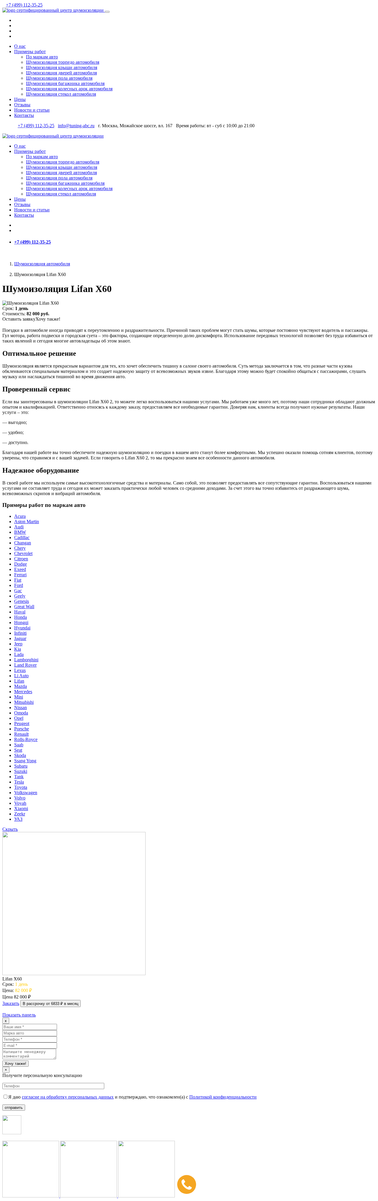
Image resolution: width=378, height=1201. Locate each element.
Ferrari (20, 574)
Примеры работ (30, 51)
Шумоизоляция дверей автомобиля (61, 72)
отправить (14, 1107)
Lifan (19, 680)
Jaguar (20, 638)
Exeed (20, 569)
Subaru (20, 765)
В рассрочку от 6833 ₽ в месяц (50, 1003)
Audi (19, 526)
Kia (17, 649)
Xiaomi (21, 808)
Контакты (24, 115)
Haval (19, 611)
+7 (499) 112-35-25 (24, 4)
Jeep (18, 643)
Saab (18, 744)
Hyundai (22, 627)
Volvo (19, 797)
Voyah (20, 803)
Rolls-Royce (26, 739)
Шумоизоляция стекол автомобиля (61, 94)
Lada (19, 654)
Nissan (20, 707)
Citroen (21, 558)
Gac (18, 590)
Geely (19, 595)
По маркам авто (42, 56)
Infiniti (20, 633)
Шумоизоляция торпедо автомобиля (62, 62)
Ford (18, 585)
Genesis (21, 601)
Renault (21, 734)
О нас (20, 46)
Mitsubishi (24, 702)
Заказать (10, 1003)
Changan (22, 542)
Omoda (21, 712)
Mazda (20, 686)
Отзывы (22, 104)
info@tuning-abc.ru (76, 125)
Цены (20, 99)
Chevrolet (23, 553)
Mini (18, 696)
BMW (20, 532)
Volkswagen (25, 792)
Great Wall (24, 606)
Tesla (19, 781)
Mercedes (23, 691)
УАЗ (18, 819)
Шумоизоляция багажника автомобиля (65, 83)
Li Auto (21, 675)
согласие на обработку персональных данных (68, 1096)
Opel (18, 718)
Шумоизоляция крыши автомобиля (61, 67)
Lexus (20, 670)
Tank (19, 776)
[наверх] (4, 1009)
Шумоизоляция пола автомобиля (59, 78)
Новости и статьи (32, 109)
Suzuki (20, 771)
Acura (20, 516)
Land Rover (25, 665)
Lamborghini (26, 659)
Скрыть (10, 829)
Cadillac (22, 537)
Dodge (20, 564)
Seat (18, 750)
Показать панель (19, 1014)
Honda (20, 617)
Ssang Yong (25, 760)
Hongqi (21, 622)
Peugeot (21, 723)
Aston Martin (26, 521)
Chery (20, 548)
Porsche (21, 728)
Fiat (17, 579)
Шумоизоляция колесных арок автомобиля (69, 88)
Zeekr (19, 813)
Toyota (20, 787)
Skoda (20, 755)
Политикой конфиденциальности (223, 1096)
